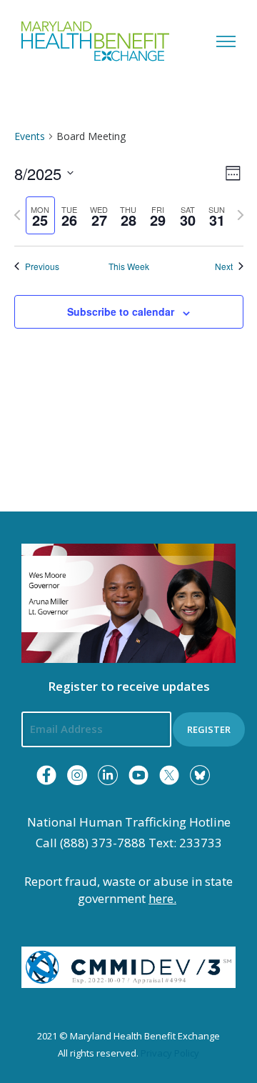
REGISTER (209, 729)
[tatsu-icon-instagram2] (77, 775)
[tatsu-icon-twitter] (169, 775)
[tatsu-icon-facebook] (46, 775)
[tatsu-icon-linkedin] (108, 775)
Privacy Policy (170, 1053)
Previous (42, 266)
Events (29, 136)
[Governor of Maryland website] (128, 602)
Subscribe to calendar (120, 311)
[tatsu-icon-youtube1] (138, 775)
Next (224, 266)
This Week (129, 266)
